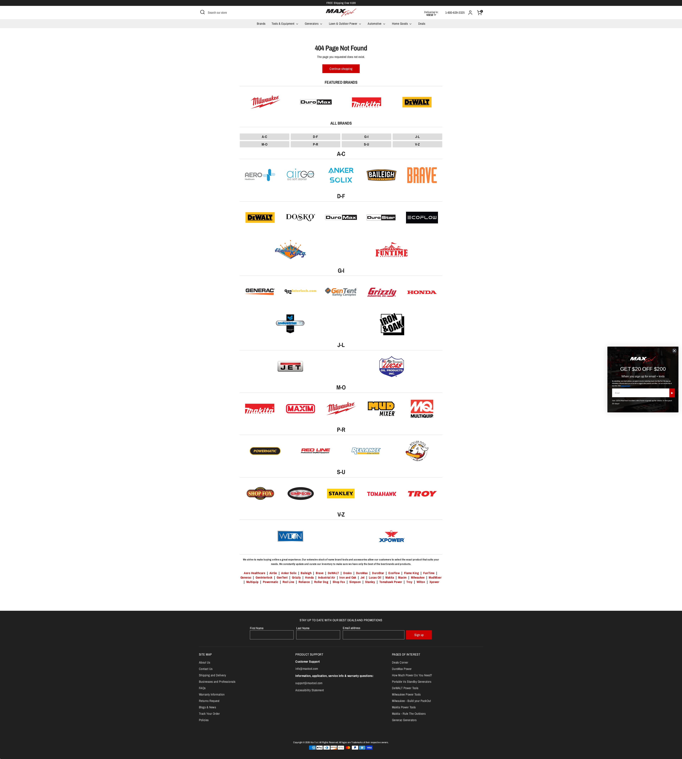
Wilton (421, 582)
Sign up (419, 635)
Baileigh (306, 573)
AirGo (273, 573)
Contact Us (206, 669)
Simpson (355, 582)
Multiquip (252, 582)
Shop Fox (339, 582)
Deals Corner (400, 662)
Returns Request (209, 701)
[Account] (470, 12)
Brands (261, 23)
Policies (204, 720)
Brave (319, 573)
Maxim (402, 577)
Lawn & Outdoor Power (343, 23)
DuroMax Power (402, 669)
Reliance (304, 582)
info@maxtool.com (306, 668)
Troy (409, 582)
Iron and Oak (348, 577)
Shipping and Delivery (212, 675)
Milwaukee (417, 577)
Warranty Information (211, 694)
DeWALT (333, 573)
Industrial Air (326, 577)
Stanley (370, 582)
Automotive (375, 23)
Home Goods (400, 23)
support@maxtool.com (309, 683)
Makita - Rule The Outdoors (409, 713)
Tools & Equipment (283, 23)
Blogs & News (207, 707)
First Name (257, 628)
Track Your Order (209, 713)
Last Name (302, 628)
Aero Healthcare (254, 573)
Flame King (411, 573)
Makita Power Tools (404, 707)
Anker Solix (288, 573)
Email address (351, 628)
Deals (421, 23)
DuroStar (378, 573)
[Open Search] (202, 12)
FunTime (429, 573)
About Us (204, 662)
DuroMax (362, 573)
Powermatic (270, 582)
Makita (389, 577)
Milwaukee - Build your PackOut (411, 701)
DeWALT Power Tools (405, 688)
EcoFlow (394, 573)
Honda (309, 577)
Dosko (347, 573)
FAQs (202, 688)
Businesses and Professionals (217, 681)
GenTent (282, 577)
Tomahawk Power (390, 582)
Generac (245, 577)
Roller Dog (321, 582)
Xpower (434, 582)
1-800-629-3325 (455, 12)
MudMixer (435, 577)
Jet (362, 577)
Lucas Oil (375, 577)
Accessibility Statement (309, 690)
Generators (312, 23)
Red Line (288, 582)
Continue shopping (341, 68)
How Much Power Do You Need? (412, 675)
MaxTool (314, 742)
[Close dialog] (674, 350)
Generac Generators (404, 720)
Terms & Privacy (625, 386)
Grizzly (296, 577)
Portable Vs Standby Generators (411, 681)
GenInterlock (264, 577)
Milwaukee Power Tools (406, 694)
